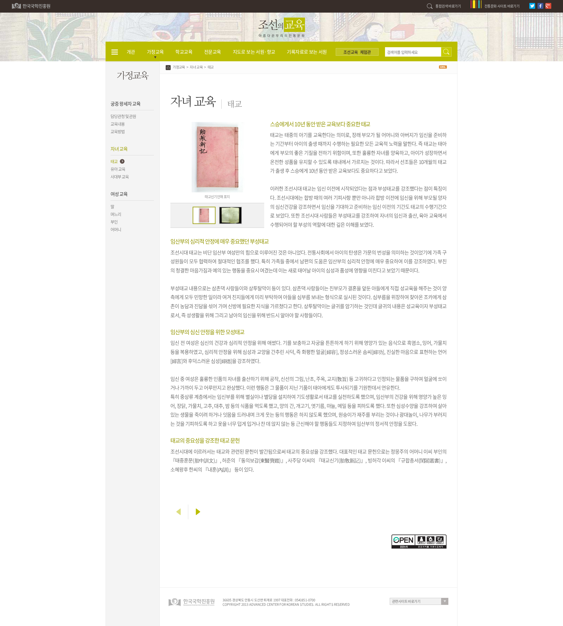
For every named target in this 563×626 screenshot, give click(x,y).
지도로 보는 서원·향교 (254, 51)
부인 (114, 222)
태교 (114, 161)
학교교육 (183, 51)
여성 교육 (119, 193)
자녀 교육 (119, 148)
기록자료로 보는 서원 (307, 51)
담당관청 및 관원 (123, 116)
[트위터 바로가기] (533, 3)
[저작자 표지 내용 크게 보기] (419, 537)
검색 (446, 52)
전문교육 (212, 51)
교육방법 (118, 131)
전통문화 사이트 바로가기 (501, 6)
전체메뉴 (114, 51)
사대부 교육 (120, 176)
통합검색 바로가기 (448, 6)
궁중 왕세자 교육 (125, 103)
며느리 (116, 214)
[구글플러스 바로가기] (549, 3)
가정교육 (155, 51)
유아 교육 (118, 169)
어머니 (116, 229)
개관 (131, 51)
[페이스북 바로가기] (541, 3)
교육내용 (118, 124)
